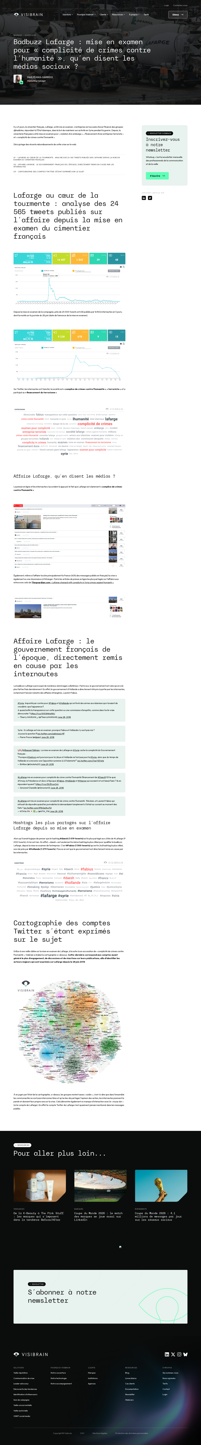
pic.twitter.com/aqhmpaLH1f (51, 733)
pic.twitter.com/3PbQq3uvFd (37, 807)
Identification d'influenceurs (25, 1394)
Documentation (132, 1389)
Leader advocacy (21, 1383)
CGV (82, 1433)
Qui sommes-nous (170, 1373)
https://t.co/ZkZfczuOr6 (47, 784)
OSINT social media (22, 1416)
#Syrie (21, 703)
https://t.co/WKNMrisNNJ (42, 713)
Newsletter (130, 1394)
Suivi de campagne (21, 1400)
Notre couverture (58, 1373)
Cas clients (130, 1383)
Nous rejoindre (169, 1378)
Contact (166, 1389)
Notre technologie (59, 1378)
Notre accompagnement (61, 1383)
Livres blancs (130, 1378)
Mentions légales (100, 1433)
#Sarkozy (32, 757)
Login (166, 5)
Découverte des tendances (25, 1389)
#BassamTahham (31, 750)
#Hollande (64, 703)
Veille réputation (21, 1373)
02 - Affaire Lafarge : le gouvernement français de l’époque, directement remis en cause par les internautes (64, 165)
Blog (127, 1373)
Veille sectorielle (21, 1410)
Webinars (129, 1400)
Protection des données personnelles (131, 1433)
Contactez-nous (180, 5)
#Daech (101, 777)
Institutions (93, 1378)
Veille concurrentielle (23, 1405)
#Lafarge (22, 777)
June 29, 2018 (47, 764)
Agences (92, 1383)
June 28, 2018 (64, 717)
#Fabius (52, 703)
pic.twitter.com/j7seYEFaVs (91, 760)
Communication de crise (24, 1378)
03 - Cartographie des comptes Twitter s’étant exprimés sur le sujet (49, 172)
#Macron (82, 780)
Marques (92, 1373)
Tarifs (146, 14)
